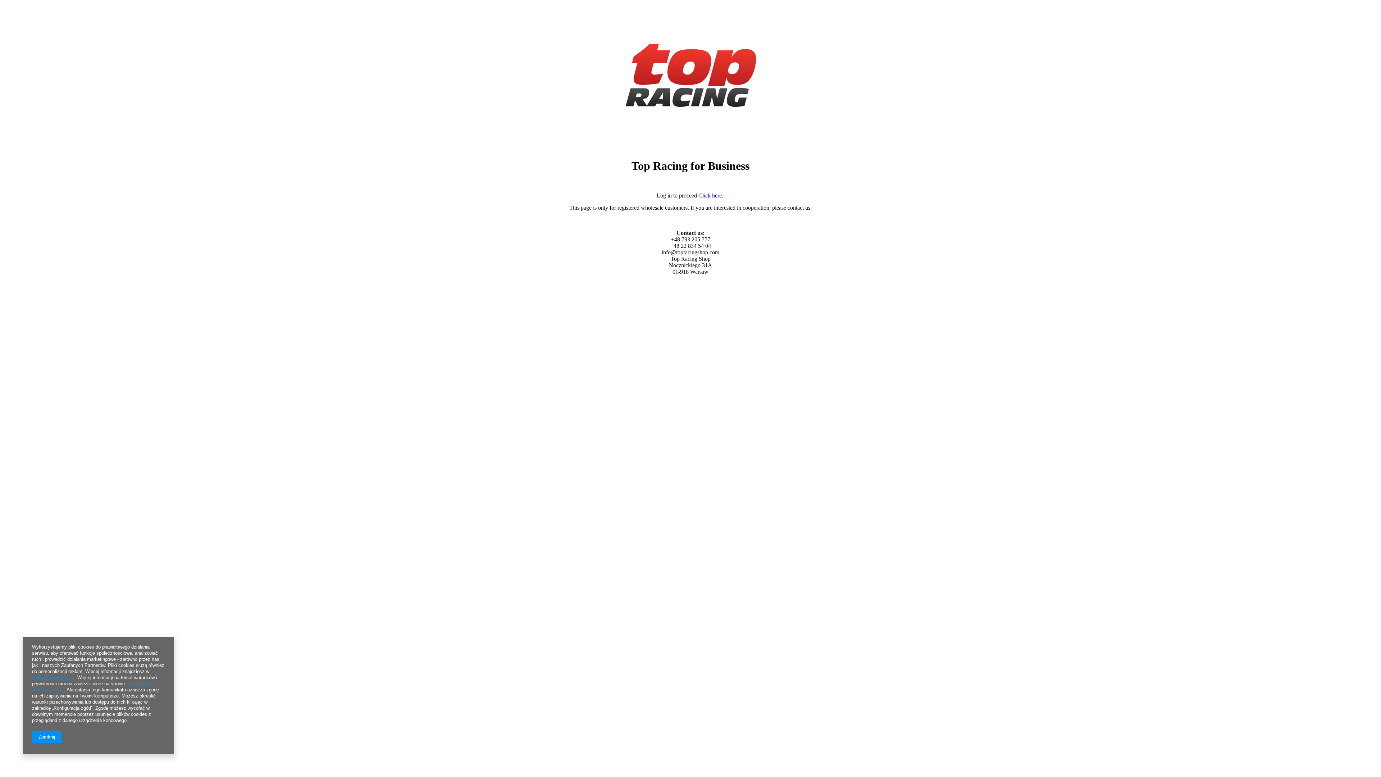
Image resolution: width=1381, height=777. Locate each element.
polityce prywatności (53, 677)
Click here (710, 195)
